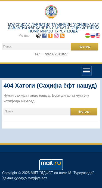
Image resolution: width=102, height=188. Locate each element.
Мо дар (24, 35)
